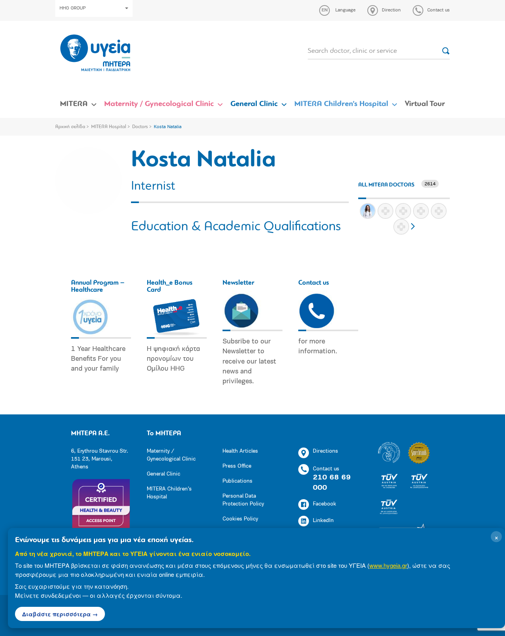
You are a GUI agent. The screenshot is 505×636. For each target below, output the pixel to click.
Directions (325, 451)
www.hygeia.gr (388, 565)
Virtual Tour (425, 104)
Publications (237, 481)
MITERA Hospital (108, 127)
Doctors (140, 127)
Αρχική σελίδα (70, 127)
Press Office (237, 466)
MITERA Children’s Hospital (341, 104)
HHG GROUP (73, 8)
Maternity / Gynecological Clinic (159, 104)
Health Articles (240, 451)
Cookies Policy (240, 519)
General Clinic (254, 104)
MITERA (74, 104)
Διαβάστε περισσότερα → (60, 614)
